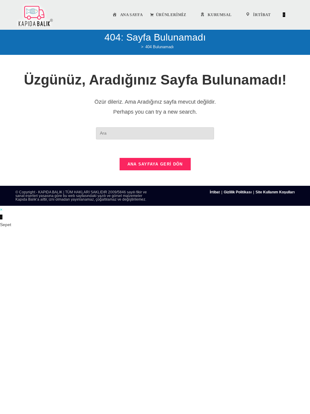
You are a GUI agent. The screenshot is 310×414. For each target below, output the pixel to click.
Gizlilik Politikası (238, 192)
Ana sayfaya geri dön (155, 164)
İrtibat (215, 192)
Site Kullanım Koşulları (275, 192)
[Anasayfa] (137, 47)
